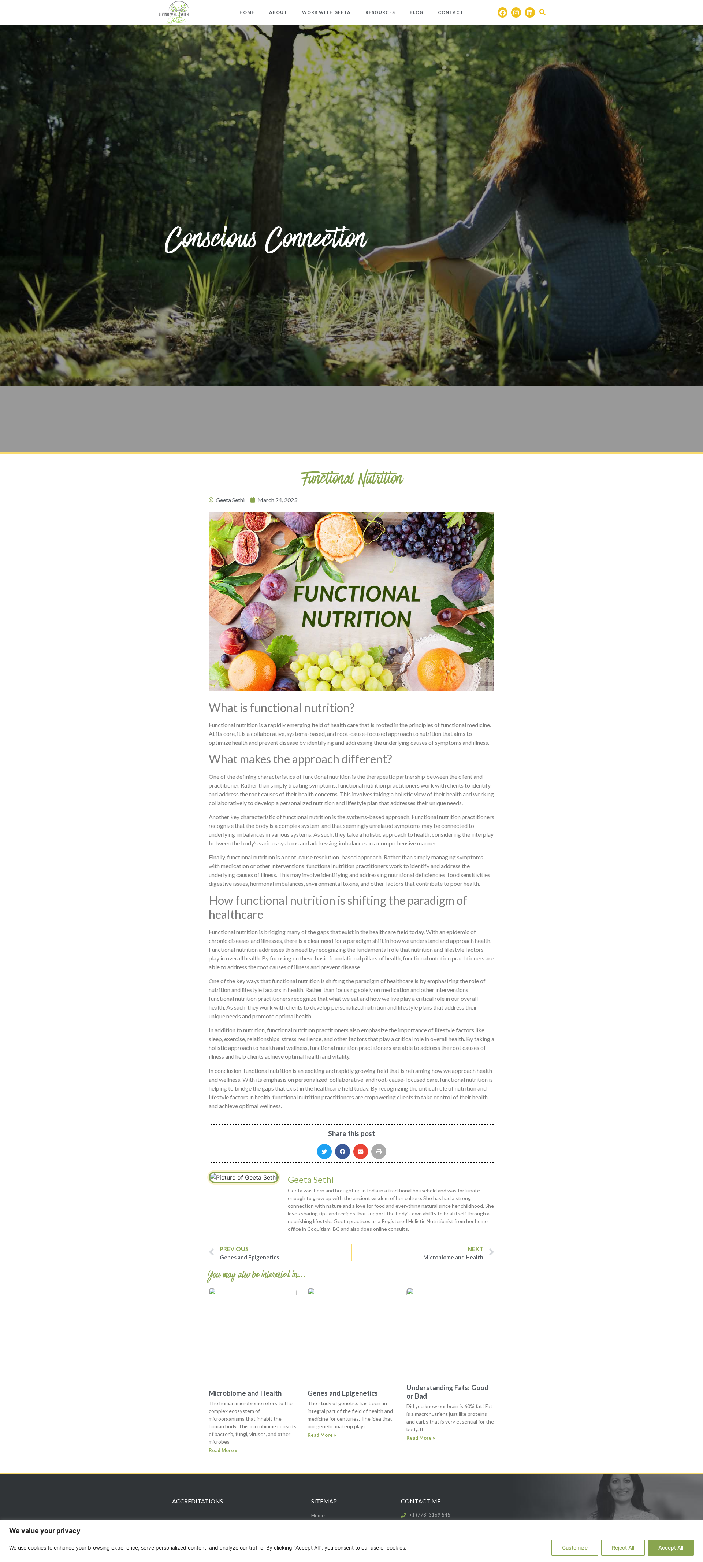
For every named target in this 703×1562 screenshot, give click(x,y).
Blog (416, 12)
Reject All (623, 1547)
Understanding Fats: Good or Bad (447, 1391)
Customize (575, 1547)
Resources (380, 12)
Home (246, 12)
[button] (542, 12)
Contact (451, 12)
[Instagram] (516, 12)
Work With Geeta (326, 12)
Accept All (670, 1547)
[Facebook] (502, 12)
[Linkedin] (530, 12)
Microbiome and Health (245, 1393)
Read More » (223, 1450)
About (278, 12)
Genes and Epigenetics (343, 1393)
